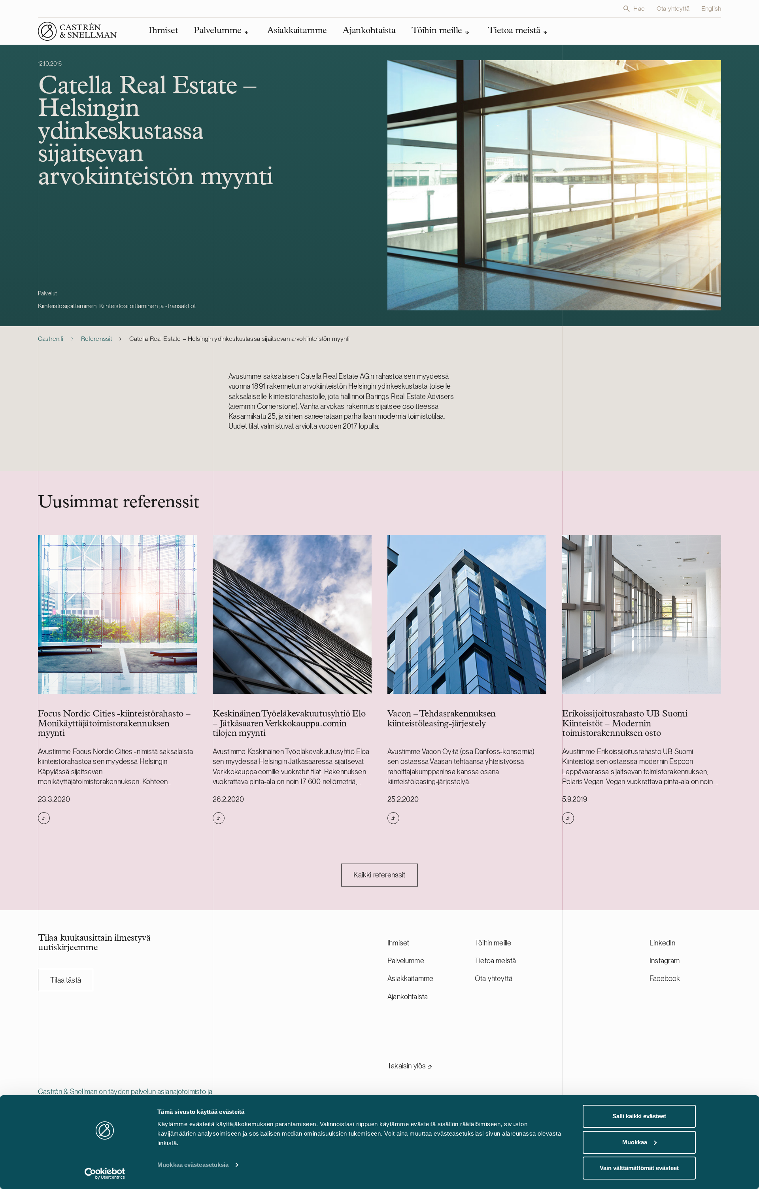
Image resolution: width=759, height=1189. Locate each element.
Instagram (664, 960)
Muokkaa (634, 1142)
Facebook (664, 978)
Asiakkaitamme (410, 978)
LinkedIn (662, 943)
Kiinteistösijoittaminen (67, 306)
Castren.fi (51, 338)
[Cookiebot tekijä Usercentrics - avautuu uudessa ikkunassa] (105, 1174)
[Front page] (77, 31)
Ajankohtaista (407, 996)
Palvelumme (405, 960)
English (711, 8)
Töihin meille (493, 943)
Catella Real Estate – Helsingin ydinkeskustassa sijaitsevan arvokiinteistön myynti (239, 338)
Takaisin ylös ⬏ (409, 1066)
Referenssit (96, 338)
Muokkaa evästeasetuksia (192, 1164)
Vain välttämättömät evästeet (639, 1167)
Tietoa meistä (495, 960)
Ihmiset (398, 943)
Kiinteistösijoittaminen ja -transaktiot (147, 306)
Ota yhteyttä (673, 8)
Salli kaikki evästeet (639, 1116)
